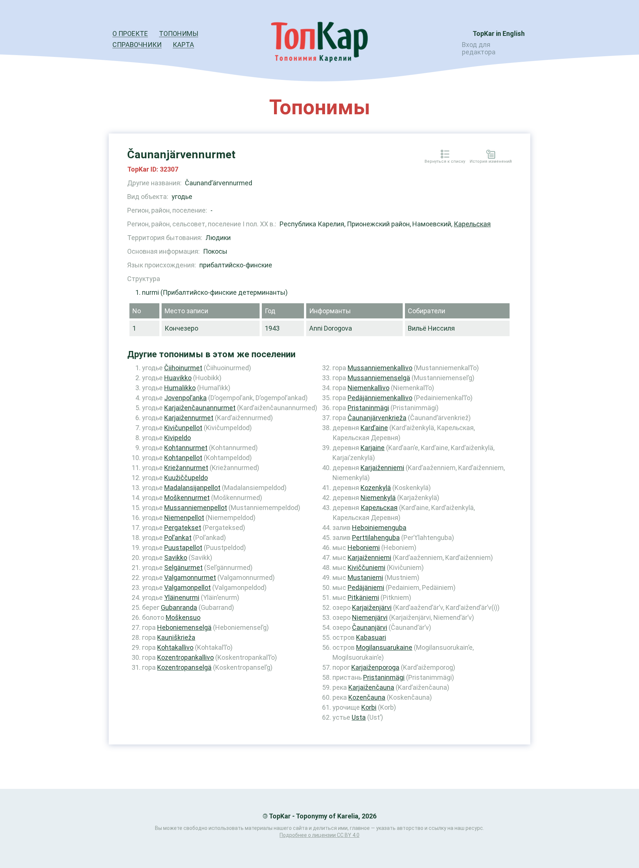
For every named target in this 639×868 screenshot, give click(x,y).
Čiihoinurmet (183, 368)
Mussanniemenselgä (379, 378)
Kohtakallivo (175, 647)
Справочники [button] (137, 44)
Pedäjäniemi (366, 587)
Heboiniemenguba (379, 527)
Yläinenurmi (181, 597)
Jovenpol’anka (185, 398)
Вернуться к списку (445, 161)
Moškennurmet (187, 497)
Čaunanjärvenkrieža (377, 418)
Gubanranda (179, 607)
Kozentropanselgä (184, 667)
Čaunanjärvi (369, 627)
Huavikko (178, 378)
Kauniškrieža (176, 637)
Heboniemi (364, 547)
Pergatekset (182, 527)
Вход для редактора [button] (479, 48)
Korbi (368, 707)
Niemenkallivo (368, 388)
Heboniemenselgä (184, 627)
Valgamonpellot (187, 587)
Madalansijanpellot (192, 488)
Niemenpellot (184, 517)
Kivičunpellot (183, 428)
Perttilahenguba (376, 537)
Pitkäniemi (363, 597)
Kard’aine (374, 428)
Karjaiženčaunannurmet (200, 408)
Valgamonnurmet (190, 577)
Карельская (472, 224)
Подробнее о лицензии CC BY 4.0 (319, 835)
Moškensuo (183, 617)
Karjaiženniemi (382, 468)
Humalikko (180, 388)
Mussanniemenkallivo (380, 368)
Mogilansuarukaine (384, 647)
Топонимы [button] (178, 33)
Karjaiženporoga (375, 667)
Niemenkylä (378, 497)
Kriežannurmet (186, 468)
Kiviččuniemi (366, 567)
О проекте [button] (130, 33)
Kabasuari (371, 637)
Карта (183, 44)
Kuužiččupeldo (186, 478)
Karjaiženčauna (371, 687)
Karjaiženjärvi (372, 607)
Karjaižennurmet (188, 418)
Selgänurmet (183, 567)
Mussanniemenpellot (195, 507)
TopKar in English (499, 33)
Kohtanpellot (183, 458)
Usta (359, 717)
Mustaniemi (365, 577)
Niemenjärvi (370, 617)
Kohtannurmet (185, 448)
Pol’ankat (178, 537)
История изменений (491, 161)
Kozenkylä (376, 488)
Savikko (175, 557)
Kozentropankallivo (185, 657)
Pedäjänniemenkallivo (380, 398)
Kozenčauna (366, 697)
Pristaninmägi (368, 408)
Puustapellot (183, 547)
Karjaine (373, 448)
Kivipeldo (177, 438)
